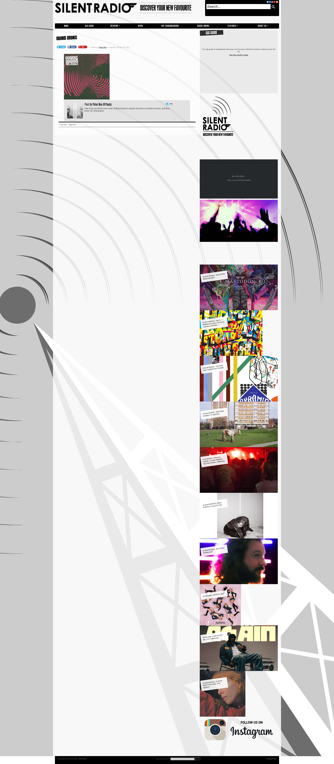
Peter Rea (102, 47)
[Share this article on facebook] (72, 47)
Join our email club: (163, 759)
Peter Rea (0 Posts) (102, 104)
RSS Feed (82, 759)
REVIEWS (114, 26)
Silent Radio (129, 11)
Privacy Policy (271, 759)
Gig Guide (89, 26)
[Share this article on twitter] (61, 47)
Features (232, 26)
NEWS (140, 26)
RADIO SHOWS (203, 26)
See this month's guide (238, 55)
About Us (262, 26)
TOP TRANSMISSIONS (170, 26)
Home (66, 26)
